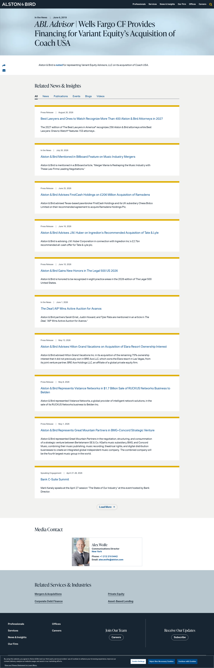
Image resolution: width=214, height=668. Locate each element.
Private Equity (116, 594)
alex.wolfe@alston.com (111, 560)
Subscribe (180, 637)
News (46, 96)
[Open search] (210, 4)
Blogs (88, 96)
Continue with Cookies (187, 661)
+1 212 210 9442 (109, 556)
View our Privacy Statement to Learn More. (21, 665)
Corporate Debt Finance (49, 601)
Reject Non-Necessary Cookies (161, 661)
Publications (61, 96)
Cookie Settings (138, 661)
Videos (100, 96)
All (36, 96)
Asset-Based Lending (120, 601)
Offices (192, 4)
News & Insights (167, 4)
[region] (107, 661)
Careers (202, 4)
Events (76, 96)
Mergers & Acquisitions (48, 594)
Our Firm (182, 4)
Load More (105, 507)
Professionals (139, 4)
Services (153, 4)
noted (59, 65)
